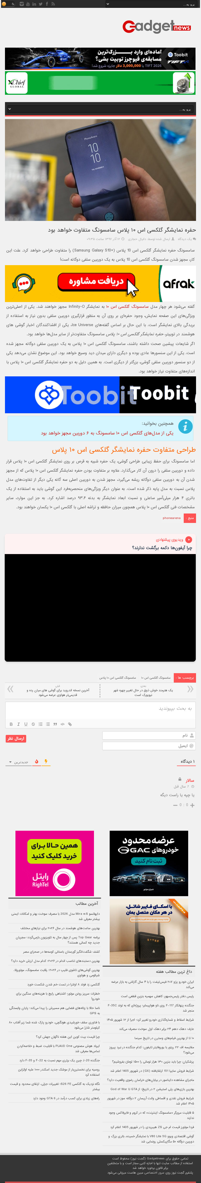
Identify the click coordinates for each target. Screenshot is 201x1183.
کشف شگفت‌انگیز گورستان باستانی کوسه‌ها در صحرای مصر (61, 952)
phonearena (172, 518)
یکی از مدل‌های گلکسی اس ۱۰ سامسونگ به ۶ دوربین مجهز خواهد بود (107, 433)
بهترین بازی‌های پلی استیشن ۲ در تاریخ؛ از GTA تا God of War (152, 1089)
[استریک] (33, 724)
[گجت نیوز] (157, 35)
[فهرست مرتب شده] (40, 724)
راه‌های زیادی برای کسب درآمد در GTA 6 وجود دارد (66, 1098)
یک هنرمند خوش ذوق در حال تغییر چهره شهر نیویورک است (143, 690)
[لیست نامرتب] (48, 724)
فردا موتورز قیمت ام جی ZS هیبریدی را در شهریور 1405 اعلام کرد (152, 1127)
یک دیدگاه (185, 239)
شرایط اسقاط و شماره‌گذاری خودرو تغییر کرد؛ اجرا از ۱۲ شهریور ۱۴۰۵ (150, 1020)
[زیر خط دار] (26, 724)
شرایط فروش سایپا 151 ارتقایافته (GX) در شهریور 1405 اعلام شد (152, 1071)
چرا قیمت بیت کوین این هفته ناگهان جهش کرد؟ (68, 1037)
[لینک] (70, 724)
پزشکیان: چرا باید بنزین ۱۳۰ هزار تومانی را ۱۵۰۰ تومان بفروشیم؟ (153, 1061)
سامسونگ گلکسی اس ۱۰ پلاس (117, 678)
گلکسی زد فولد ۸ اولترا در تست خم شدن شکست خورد (63, 984)
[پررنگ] (11, 724)
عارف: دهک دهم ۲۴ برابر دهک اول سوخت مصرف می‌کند (156, 1029)
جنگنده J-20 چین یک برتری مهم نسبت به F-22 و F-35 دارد (59, 1060)
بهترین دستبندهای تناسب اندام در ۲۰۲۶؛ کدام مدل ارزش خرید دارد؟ (55, 961)
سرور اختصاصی (154, 1172)
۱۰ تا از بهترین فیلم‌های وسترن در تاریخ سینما (164, 1038)
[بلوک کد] (62, 724)
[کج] (18, 724)
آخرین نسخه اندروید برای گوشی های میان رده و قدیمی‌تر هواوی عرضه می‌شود (58, 690)
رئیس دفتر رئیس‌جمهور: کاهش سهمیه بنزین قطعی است (157, 996)
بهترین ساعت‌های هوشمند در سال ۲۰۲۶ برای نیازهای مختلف (60, 928)
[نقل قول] (55, 724)
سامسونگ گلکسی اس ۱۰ (127, 307)
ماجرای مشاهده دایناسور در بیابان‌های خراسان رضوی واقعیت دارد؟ (150, 1080)
